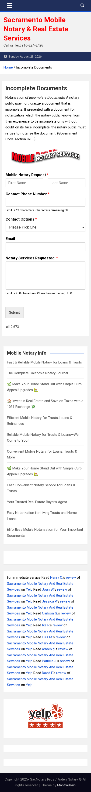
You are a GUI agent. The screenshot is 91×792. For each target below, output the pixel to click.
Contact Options (21, 219)
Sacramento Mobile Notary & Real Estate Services (36, 29)
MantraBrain (66, 785)
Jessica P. (49, 601)
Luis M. (47, 637)
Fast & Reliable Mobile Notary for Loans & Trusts (44, 362)
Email (10, 238)
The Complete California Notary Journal (37, 373)
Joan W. (48, 589)
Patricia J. (49, 661)
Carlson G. (50, 613)
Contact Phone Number (27, 194)
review (71, 577)
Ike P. (45, 625)
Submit (14, 312)
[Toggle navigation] (10, 5)
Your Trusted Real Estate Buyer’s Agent (37, 502)
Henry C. (56, 577)
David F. (47, 673)
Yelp (29, 589)
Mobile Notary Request (27, 175)
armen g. (48, 649)
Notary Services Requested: (32, 258)
